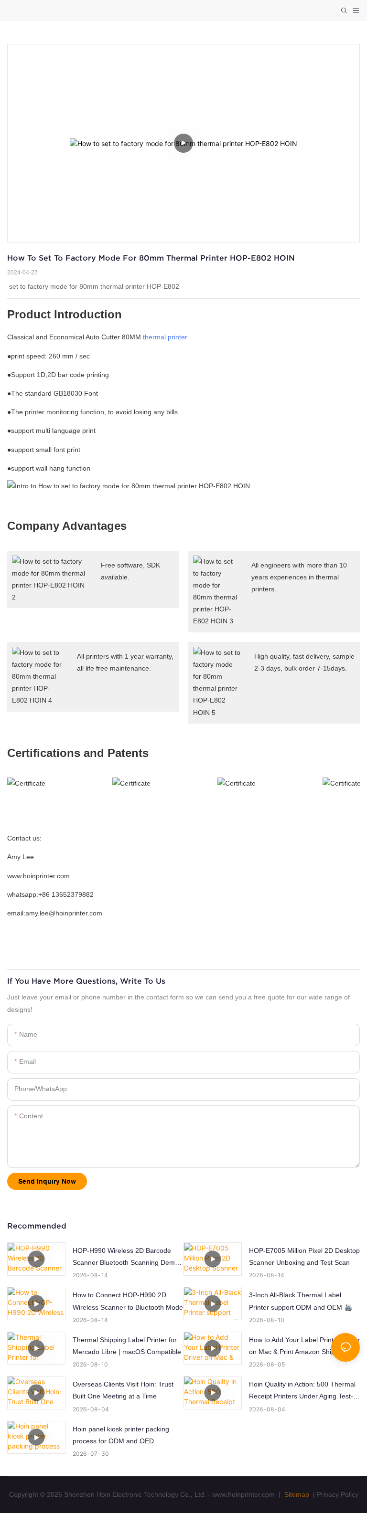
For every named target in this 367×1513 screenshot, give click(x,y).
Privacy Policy (337, 1494)
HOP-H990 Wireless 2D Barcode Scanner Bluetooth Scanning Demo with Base (126, 1258)
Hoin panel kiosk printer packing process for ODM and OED (121, 1435)
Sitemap (295, 1494)
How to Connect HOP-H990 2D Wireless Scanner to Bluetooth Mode (128, 1301)
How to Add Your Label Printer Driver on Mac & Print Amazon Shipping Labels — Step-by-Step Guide (304, 1347)
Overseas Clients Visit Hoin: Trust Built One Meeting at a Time (123, 1390)
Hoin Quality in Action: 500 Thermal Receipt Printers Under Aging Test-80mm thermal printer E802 (302, 1391)
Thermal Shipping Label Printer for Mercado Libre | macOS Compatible (127, 1345)
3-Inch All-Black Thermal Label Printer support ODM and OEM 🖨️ (300, 1301)
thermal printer (165, 337)
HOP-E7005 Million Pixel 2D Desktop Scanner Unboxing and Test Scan (304, 1256)
